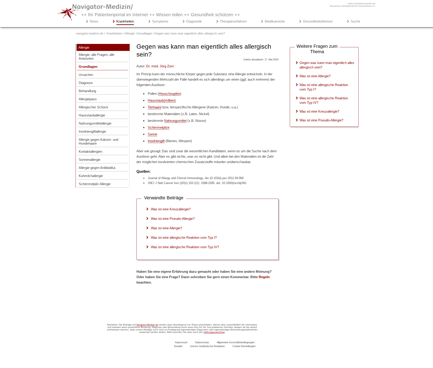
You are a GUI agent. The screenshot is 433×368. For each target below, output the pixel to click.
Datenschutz (202, 342)
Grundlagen (88, 66)
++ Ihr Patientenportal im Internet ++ (160, 14)
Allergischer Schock (93, 107)
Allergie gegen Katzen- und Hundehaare (98, 141)
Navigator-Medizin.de (147, 324)
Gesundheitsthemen (318, 21)
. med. (160, 66)
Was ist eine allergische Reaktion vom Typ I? (184, 237)
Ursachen (86, 75)
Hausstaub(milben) (162, 100)
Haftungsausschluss (214, 332)
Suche (355, 21)
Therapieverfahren (233, 21)
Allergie (83, 47)
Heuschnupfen (169, 93)
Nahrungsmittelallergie (95, 123)
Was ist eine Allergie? (166, 228)
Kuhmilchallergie (91, 176)
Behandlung (87, 91)
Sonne (152, 134)
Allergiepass (88, 99)
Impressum (181, 342)
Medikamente (275, 21)
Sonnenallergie (89, 159)
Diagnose (86, 83)
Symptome (160, 21)
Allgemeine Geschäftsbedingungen (236, 342)
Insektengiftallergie (92, 131)
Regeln (264, 277)
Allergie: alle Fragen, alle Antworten (96, 56)
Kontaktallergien (90, 151)
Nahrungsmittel (175, 121)
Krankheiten (125, 21)
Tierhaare (154, 107)
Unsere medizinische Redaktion (207, 346)
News (94, 21)
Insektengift (156, 141)
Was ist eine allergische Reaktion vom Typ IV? (185, 247)
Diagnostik (194, 21)
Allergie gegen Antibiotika (97, 168)
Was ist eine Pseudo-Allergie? (173, 218)
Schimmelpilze (158, 127)
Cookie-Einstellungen (244, 346)
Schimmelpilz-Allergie (95, 184)
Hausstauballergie (92, 115)
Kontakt (178, 346)
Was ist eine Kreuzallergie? (171, 209)
